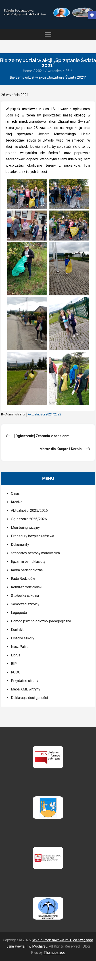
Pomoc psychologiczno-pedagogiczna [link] (41, 621)
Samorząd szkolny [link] (25, 604)
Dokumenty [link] (20, 544)
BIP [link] (14, 664)
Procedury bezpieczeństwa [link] (32, 536)
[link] (92, 15)
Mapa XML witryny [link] (25, 689)
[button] (27, 194)
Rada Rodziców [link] (23, 578)
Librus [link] (15, 655)
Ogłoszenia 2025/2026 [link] (29, 519)
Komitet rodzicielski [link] (26, 587)
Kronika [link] (16, 502)
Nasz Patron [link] (20, 647)
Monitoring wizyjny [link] (25, 527)
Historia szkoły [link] (22, 638)
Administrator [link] (15, 414)
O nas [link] (15, 493)
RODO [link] (16, 672)
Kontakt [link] (17, 630)
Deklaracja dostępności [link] (29, 698)
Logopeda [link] (19, 613)
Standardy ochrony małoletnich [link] (35, 553)
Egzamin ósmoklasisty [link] (28, 561)
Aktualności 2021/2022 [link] (44, 414)
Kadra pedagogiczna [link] (27, 570)
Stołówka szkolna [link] (25, 595)
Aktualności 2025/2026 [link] (29, 510)
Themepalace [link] (54, 952)
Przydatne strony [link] (24, 681)
